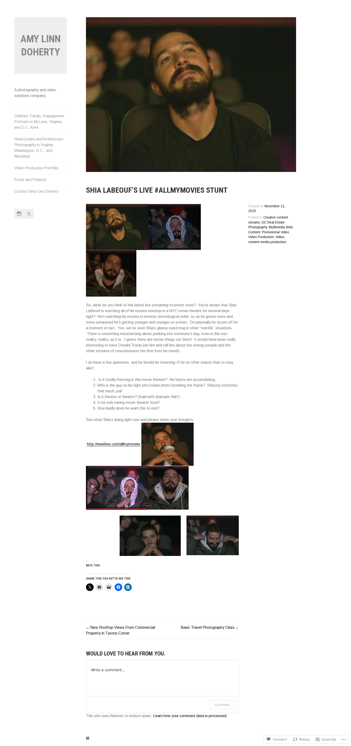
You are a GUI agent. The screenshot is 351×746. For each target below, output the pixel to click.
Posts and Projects (30, 180)
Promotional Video (275, 232)
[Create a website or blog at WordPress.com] (87, 738)
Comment (222, 705)
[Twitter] (29, 213)
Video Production (261, 237)
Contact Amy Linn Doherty (36, 191)
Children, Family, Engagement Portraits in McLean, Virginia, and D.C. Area (39, 121)
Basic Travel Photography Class (207, 627)
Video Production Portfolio (36, 168)
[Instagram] (19, 213)
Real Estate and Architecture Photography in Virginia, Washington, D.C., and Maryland (38, 147)
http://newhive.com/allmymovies (113, 444)
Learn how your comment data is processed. (190, 716)
